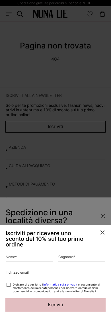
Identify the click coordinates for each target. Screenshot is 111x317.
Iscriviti (55, 304)
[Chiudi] (102, 232)
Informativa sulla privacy (60, 284)
